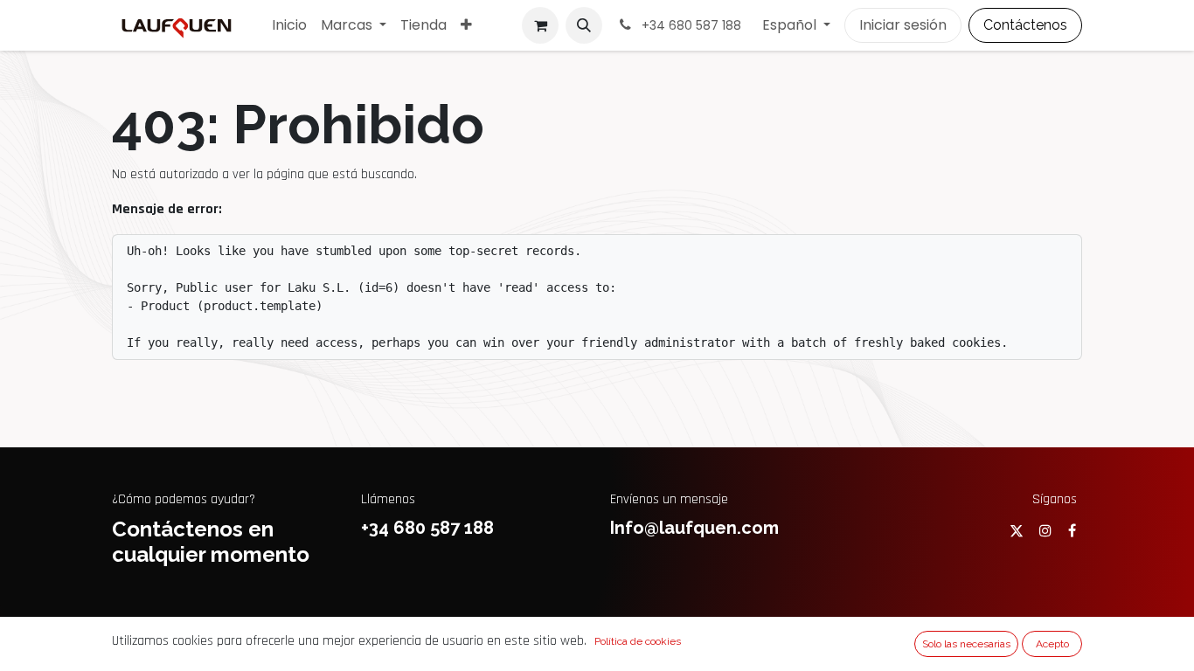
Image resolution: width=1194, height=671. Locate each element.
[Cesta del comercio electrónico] (540, 25)
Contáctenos (1025, 25)
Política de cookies (637, 641)
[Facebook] (1072, 530)
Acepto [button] (1052, 644)
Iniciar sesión (903, 25)
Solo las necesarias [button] (966, 644)
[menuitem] (289, 25)
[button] (584, 25)
